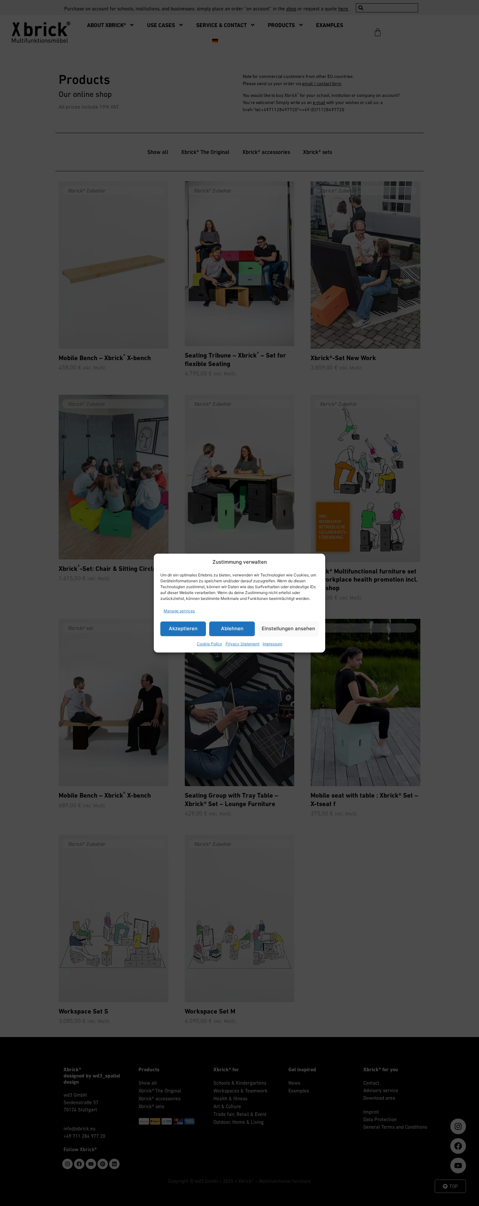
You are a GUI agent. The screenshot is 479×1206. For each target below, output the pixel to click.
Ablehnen (232, 628)
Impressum (272, 643)
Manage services (179, 610)
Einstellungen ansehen (288, 628)
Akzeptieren (183, 628)
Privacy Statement (242, 643)
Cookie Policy (209, 643)
